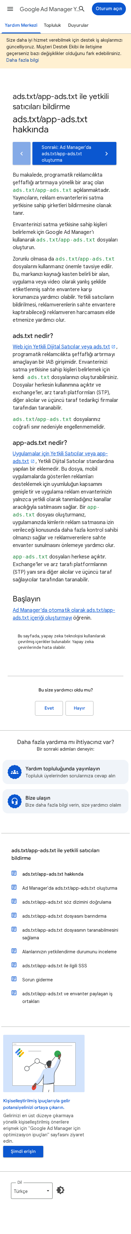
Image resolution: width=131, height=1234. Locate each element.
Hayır (79, 708)
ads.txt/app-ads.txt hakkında (52, 874)
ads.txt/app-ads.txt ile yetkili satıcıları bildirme (55, 854)
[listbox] (32, 1190)
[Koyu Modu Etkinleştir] (60, 1190)
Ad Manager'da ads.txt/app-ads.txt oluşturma (69, 888)
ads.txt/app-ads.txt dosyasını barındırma (64, 916)
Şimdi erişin (23, 1151)
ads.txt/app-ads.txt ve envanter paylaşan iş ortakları (67, 997)
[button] (10, 9)
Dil (19, 1182)
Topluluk (52, 25)
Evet (49, 708)
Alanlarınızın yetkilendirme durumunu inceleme (69, 952)
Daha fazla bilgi (22, 60)
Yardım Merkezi (21, 25)
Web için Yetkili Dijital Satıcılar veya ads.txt (61, 347)
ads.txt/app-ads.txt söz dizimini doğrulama (66, 902)
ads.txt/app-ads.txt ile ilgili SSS (54, 966)
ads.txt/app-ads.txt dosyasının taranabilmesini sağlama (70, 934)
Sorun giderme (37, 980)
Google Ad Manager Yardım (51, 9)
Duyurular (78, 25)
